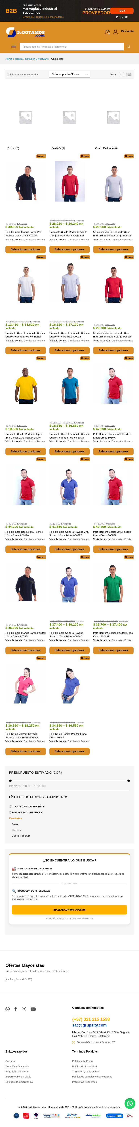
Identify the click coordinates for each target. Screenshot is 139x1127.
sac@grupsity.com (89, 1025)
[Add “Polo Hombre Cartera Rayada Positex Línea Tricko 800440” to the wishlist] (74, 613)
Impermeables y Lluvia (18, 1076)
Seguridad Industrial (16, 1071)
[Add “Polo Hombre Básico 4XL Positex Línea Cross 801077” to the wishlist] (118, 417)
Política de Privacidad (84, 1066)
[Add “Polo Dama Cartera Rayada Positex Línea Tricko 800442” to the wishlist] (30, 714)
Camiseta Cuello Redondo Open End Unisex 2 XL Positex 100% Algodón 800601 (24, 437)
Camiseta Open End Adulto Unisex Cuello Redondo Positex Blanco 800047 (25, 336)
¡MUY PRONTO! (122, 11)
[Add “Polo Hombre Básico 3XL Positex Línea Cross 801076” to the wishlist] (30, 515)
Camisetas (15, 818)
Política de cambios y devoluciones (92, 1076)
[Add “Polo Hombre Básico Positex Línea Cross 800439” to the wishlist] (118, 613)
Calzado (10, 1061)
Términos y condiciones (85, 1071)
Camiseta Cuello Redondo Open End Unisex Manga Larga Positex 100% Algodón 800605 (112, 235)
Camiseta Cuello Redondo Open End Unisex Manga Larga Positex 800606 (112, 336)
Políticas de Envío (82, 1061)
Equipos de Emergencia (19, 1081)
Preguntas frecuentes (84, 1081)
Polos (15, 824)
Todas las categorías (28, 806)
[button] (130, 1103)
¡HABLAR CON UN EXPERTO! (69, 909)
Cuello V (16, 830)
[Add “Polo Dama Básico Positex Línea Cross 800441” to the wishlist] (74, 714)
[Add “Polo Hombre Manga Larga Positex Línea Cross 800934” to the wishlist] (30, 616)
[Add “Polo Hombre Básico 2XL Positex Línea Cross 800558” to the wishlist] (118, 515)
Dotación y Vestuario (27, 812)
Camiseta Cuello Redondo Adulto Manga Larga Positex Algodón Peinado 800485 (68, 235)
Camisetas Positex (34, 239)
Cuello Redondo (21, 835)
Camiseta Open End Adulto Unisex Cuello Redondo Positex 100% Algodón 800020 (69, 437)
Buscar (129, 46)
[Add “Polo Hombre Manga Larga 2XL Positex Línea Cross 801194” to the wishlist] (30, 215)
